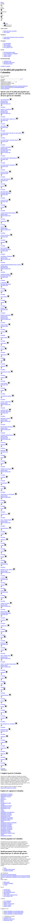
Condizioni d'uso (7, 61)
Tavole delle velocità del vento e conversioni (13, 37)
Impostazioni (8, 26)
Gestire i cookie (7, 56)
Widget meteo (6, 38)
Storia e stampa (6, 44)
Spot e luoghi (6, 32)
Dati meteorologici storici (9, 52)
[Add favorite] (10, 99)
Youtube (21, 913)
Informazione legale (7, 63)
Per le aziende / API (7, 47)
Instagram (21, 912)
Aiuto (6, 23)
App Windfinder (7, 43)
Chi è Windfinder (7, 46)
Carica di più (3, 770)
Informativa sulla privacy (9, 62)
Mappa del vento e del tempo (10, 31)
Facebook (21, 911)
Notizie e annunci (7, 54)
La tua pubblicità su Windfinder (10, 53)
